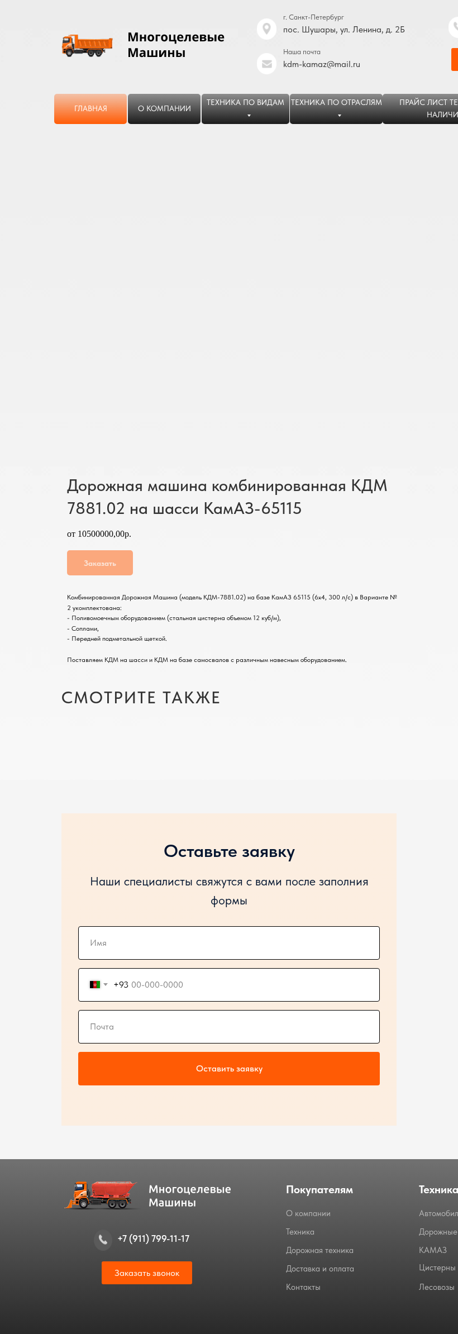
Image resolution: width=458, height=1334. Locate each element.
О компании (308, 1213)
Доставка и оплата (320, 1269)
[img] (266, 63)
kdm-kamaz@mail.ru (321, 64)
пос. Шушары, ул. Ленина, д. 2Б (344, 29)
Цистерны (437, 1267)
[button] (147, 1272)
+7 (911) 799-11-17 (153, 1238)
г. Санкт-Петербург (313, 17)
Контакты (303, 1287)
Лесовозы (437, 1287)
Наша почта (302, 51)
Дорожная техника (320, 1250)
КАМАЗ (433, 1250)
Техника (300, 1232)
